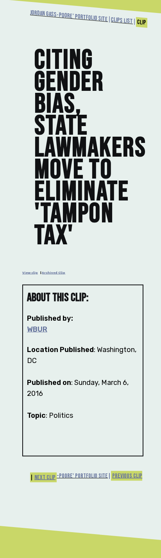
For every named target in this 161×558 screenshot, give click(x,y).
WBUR (37, 329)
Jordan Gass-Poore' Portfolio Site (69, 16)
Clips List (122, 20)
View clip (30, 272)
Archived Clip (53, 272)
